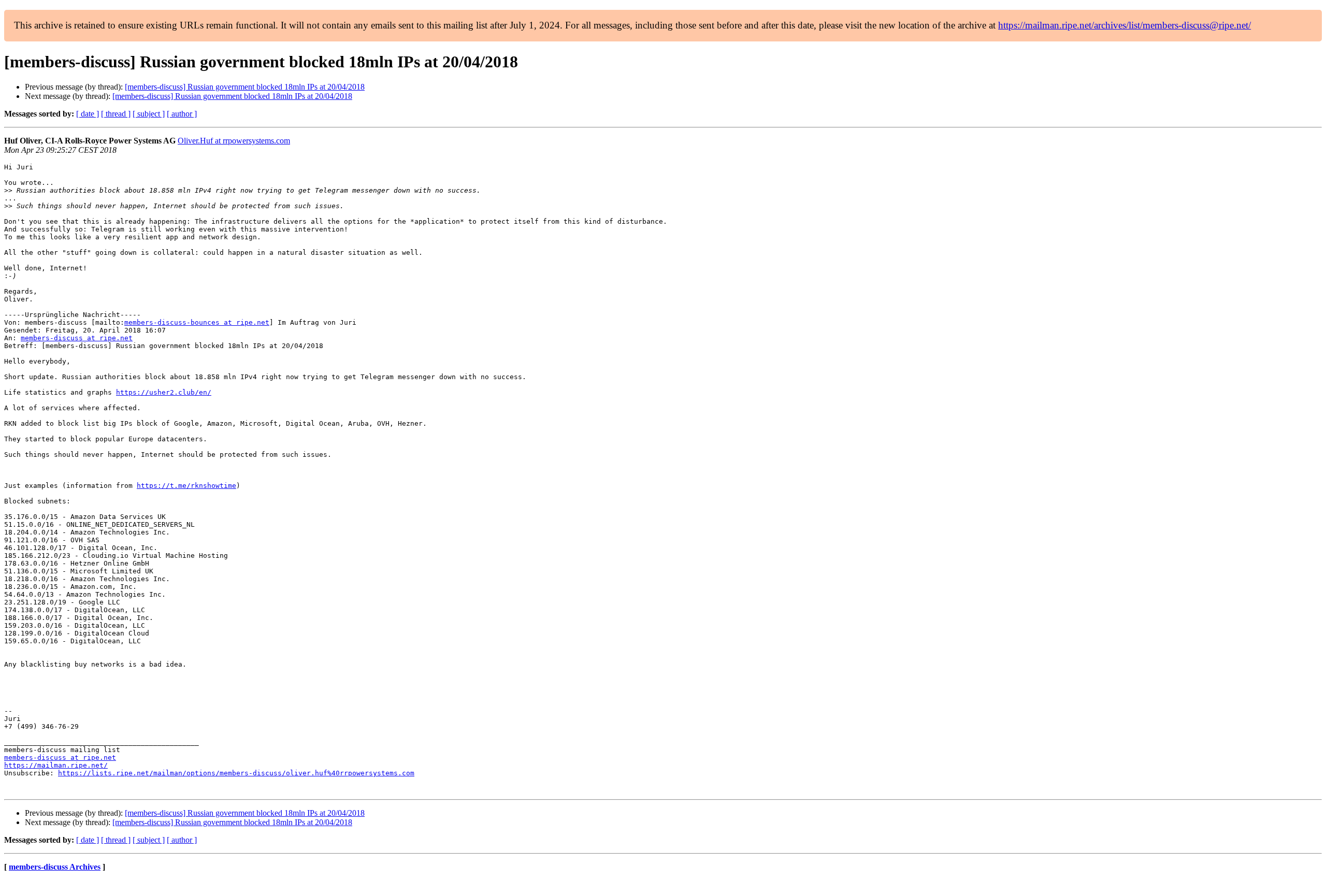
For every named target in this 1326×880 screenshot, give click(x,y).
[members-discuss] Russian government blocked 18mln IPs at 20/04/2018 (245, 86)
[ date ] (87, 113)
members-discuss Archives (54, 866)
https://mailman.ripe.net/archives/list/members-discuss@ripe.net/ (1124, 25)
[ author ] (182, 113)
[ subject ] (149, 113)
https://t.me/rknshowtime (186, 485)
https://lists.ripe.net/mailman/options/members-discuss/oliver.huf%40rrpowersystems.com (236, 773)
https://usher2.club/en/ (163, 392)
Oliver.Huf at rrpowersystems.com (234, 140)
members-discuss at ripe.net (77, 338)
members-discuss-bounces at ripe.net (196, 322)
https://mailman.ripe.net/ (56, 765)
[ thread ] (116, 113)
